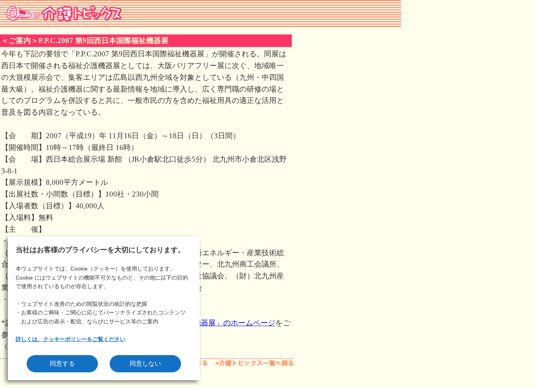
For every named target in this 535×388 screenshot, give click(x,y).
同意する (62, 363)
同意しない (145, 363)
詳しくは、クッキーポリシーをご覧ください (70, 339)
